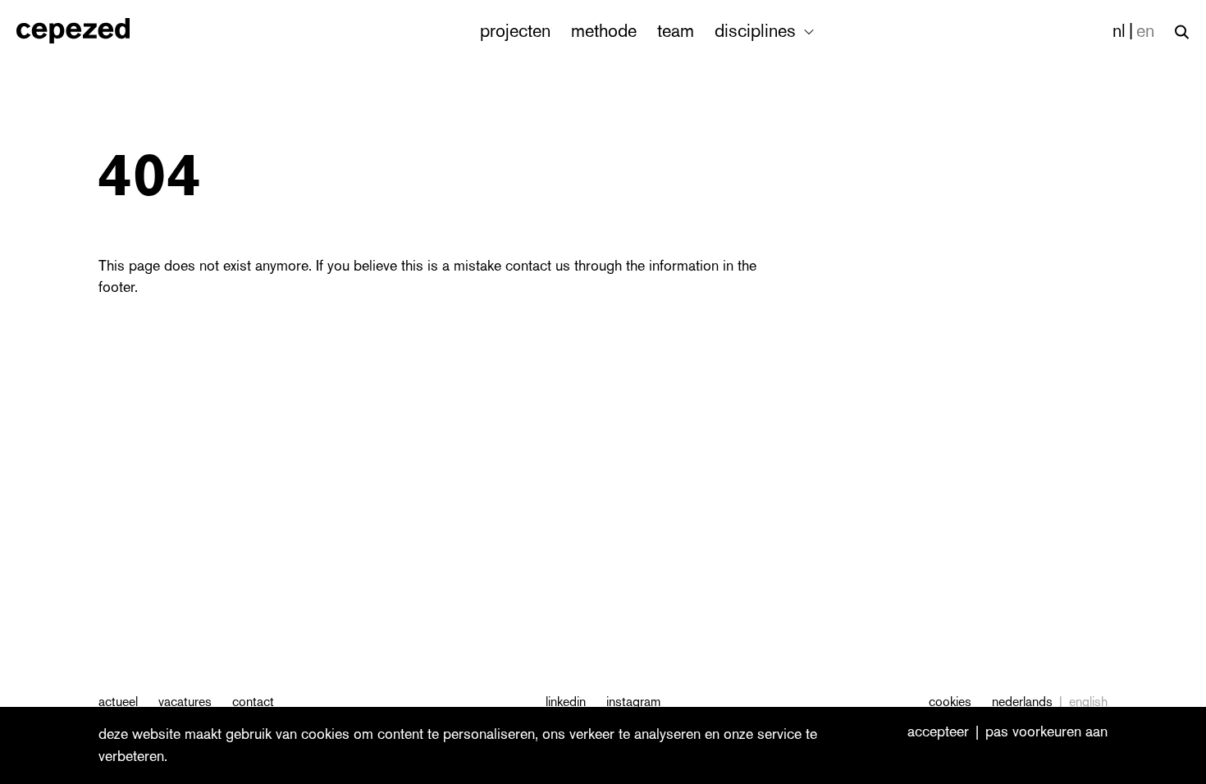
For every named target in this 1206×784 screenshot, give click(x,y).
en (1145, 31)
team (675, 31)
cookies (950, 701)
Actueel (118, 701)
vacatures (185, 701)
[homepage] (90, 30)
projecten (515, 31)
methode (604, 31)
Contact (253, 701)
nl (1119, 31)
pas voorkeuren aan (1046, 732)
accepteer (938, 732)
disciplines (758, 31)
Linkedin (566, 701)
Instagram (633, 701)
